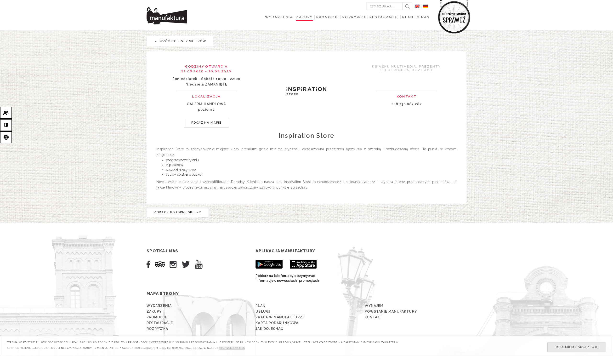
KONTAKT (374, 317)
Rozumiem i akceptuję (577, 347)
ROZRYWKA (157, 329)
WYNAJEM (374, 306)
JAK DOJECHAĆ (269, 329)
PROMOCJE (157, 317)
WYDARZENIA (159, 306)
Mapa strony (163, 293)
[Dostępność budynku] (6, 137)
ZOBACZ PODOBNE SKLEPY (177, 212)
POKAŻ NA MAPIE (206, 122)
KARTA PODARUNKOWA (276, 323)
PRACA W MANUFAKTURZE (280, 317)
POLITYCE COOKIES (232, 348)
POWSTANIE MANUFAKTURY (391, 311)
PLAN (260, 306)
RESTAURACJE (160, 323)
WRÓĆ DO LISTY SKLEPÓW (182, 41)
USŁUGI (262, 311)
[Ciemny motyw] (6, 125)
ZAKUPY (154, 311)
